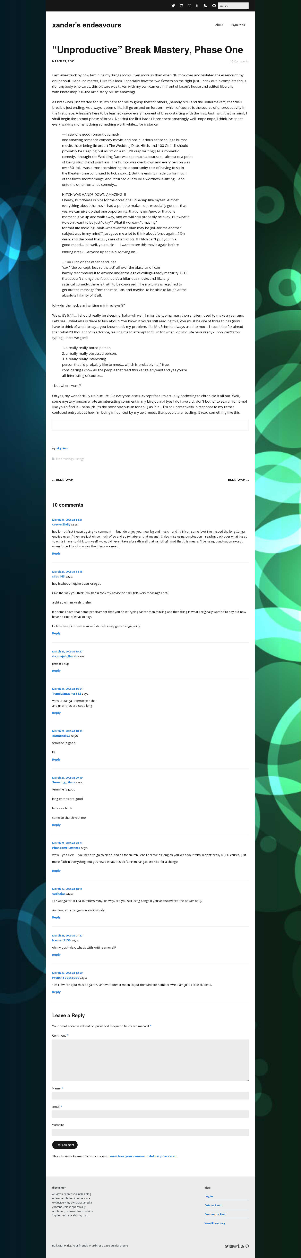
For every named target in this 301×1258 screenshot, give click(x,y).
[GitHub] (214, 5)
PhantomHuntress (66, 848)
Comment (60, 1035)
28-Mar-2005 (64, 480)
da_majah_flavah (64, 656)
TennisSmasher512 (66, 693)
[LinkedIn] (181, 5)
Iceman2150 (61, 940)
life (58, 459)
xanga (80, 459)
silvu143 (58, 576)
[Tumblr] (197, 5)
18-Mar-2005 (236, 480)
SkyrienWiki (238, 25)
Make (67, 1245)
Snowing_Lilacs (63, 782)
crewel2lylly (61, 524)
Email (57, 1106)
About (219, 25)
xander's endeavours (86, 24)
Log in (209, 1196)
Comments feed (215, 1214)
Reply (56, 553)
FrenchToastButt (65, 977)
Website (58, 1125)
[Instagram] (189, 5)
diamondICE (61, 736)
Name (57, 1088)
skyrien (62, 448)
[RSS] (205, 5)
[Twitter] (174, 5)
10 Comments (239, 61)
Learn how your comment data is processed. (143, 1156)
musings (68, 459)
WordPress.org (215, 1223)
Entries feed (213, 1205)
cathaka (58, 893)
